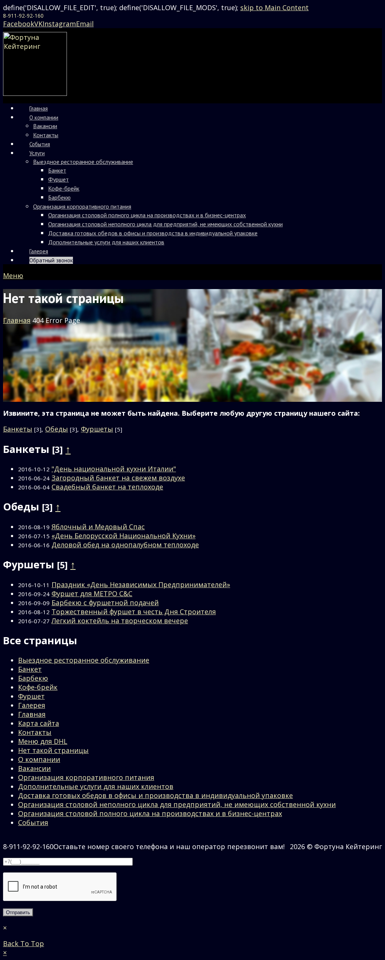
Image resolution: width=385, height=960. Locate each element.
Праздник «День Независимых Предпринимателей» (141, 584)
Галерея (31, 705)
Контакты (35, 732)
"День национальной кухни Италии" (114, 468)
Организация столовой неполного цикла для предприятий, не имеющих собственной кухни (177, 804)
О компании (39, 759)
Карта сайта (38, 723)
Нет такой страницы (53, 750)
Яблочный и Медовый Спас (98, 526)
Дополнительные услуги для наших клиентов (95, 786)
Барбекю (33, 678)
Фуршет (31, 696)
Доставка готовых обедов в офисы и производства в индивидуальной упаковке (155, 795)
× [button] (5, 952)
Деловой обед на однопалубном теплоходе (125, 544)
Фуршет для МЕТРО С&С (92, 593)
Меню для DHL (42, 741)
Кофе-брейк (38, 687)
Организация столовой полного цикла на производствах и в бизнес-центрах (150, 813)
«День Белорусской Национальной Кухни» (124, 535)
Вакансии (34, 768)
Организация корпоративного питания (86, 777)
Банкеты (17, 428)
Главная (31, 714)
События (33, 822)
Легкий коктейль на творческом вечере (120, 620)
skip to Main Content (274, 7)
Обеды (56, 428)
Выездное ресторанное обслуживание (83, 660)
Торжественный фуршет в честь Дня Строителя (134, 611)
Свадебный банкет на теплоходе (107, 486)
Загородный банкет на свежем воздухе (118, 477)
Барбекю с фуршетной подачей (105, 602)
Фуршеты (97, 428)
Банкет (30, 669)
